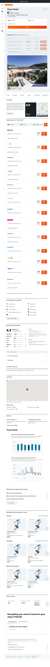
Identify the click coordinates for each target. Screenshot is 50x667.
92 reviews (17, 13)
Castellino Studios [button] (11, 531)
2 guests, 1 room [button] (12, 23)
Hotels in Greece (26, 655)
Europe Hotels (19, 655)
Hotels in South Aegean (35, 655)
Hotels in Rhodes (21, 657)
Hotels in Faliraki (12, 629)
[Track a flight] (2, 23)
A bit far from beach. (35, 331)
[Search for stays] (2, 11)
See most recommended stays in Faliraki (39, 566)
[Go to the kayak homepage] (9, 5)
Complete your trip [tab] (13, 621)
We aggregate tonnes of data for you (16, 647)
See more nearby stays (43, 515)
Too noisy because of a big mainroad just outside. (37, 342)
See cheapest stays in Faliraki (41, 540)
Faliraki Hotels (27, 657)
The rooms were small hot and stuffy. (38, 344)
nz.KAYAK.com (8, 655)
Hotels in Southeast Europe (11, 657)
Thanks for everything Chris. (36, 332)
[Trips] (2, 27)
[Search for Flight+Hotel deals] (2, 17)
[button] (48, 1)
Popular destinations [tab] (23, 621)
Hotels (14, 655)
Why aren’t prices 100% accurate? (15, 649)
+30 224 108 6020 (11, 16)
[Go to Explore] (2, 20)
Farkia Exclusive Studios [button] (33, 531)
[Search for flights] (2, 9)
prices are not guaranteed (32, 640)
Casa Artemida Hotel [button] (32, 581)
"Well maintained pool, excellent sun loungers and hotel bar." (38, 335)
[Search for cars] (2, 14)
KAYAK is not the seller (13, 644)
